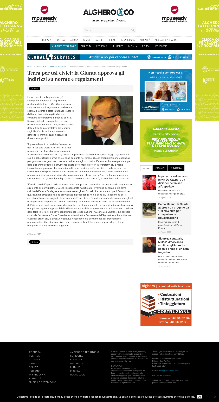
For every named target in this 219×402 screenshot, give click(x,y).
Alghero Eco (41, 66)
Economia (101, 46)
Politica (60, 40)
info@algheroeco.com (169, 371)
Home (29, 66)
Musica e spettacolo (166, 40)
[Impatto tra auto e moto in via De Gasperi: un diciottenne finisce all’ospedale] (149, 189)
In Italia (132, 46)
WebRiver (167, 375)
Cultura (74, 40)
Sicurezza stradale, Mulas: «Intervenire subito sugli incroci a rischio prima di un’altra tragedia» (173, 245)
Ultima (146, 168)
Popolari (160, 168)
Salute (98, 40)
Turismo (111, 40)
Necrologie (160, 46)
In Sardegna (128, 40)
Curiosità (86, 46)
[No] (214, 397)
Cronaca (46, 40)
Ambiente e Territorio (64, 46)
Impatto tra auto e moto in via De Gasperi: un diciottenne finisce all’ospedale (173, 181)
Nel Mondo (118, 46)
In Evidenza (176, 168)
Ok (199, 396)
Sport (86, 40)
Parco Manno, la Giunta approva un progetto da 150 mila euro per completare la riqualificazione (173, 211)
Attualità (144, 40)
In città (146, 46)
